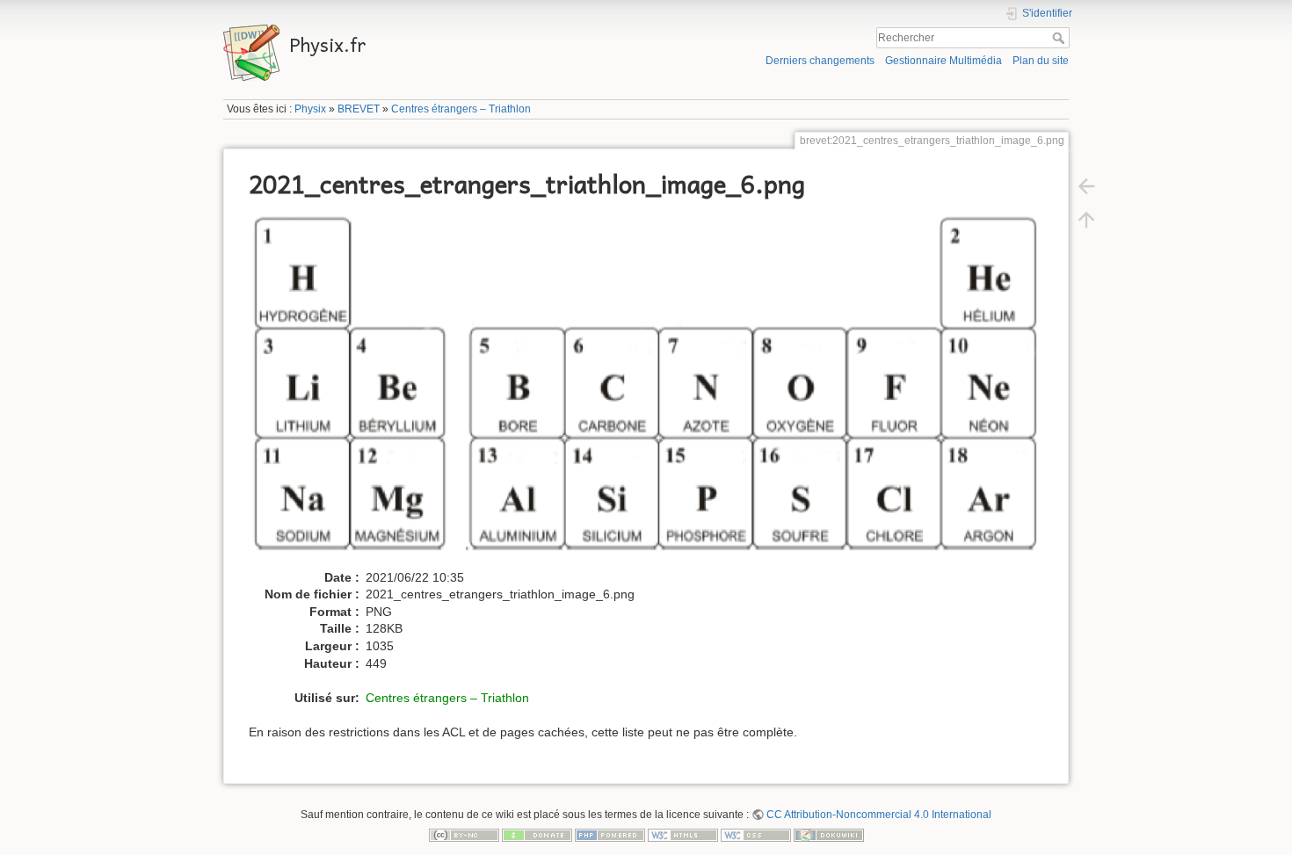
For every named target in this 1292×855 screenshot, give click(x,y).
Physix (310, 109)
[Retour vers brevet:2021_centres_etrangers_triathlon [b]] (1086, 186)
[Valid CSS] (756, 835)
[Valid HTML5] (683, 835)
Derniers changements (820, 60)
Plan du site (1041, 60)
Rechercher (1060, 38)
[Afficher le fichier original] (653, 388)
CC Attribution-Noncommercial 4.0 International (878, 814)
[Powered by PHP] (610, 835)
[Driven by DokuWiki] (829, 835)
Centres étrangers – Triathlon (461, 109)
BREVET (359, 109)
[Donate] (537, 835)
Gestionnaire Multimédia (943, 60)
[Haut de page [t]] (1086, 219)
